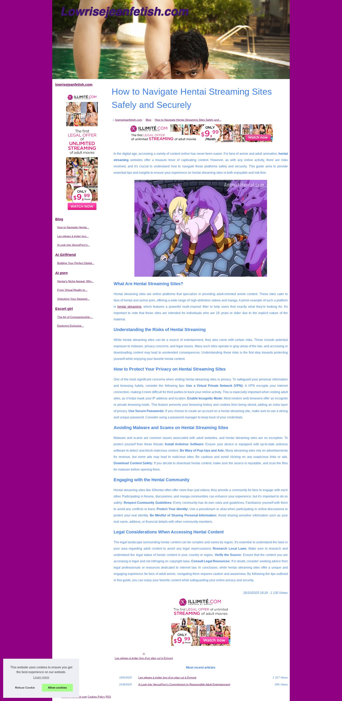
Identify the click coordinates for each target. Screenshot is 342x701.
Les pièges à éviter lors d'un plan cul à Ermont (144, 658)
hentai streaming (129, 306)
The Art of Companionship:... (75, 317)
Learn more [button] (41, 677)
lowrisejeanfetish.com (128, 119)
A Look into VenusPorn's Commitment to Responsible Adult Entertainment (184, 684)
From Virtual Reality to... (72, 290)
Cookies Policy (96, 696)
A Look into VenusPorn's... (73, 244)
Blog (148, 119)
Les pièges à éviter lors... (73, 236)
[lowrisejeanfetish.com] (171, 39)
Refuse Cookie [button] (25, 687)
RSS (108, 696)
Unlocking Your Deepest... (73, 298)
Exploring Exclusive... (70, 325)
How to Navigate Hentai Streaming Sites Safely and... (188, 119)
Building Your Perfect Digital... (75, 263)
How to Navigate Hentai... (73, 227)
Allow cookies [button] (57, 687)
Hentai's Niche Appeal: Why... (75, 281)
